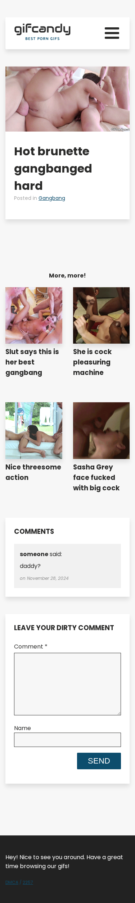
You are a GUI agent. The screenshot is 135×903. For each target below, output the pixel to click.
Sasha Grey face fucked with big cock (96, 477)
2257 (28, 882)
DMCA (11, 882)
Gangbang (52, 198)
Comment (31, 646)
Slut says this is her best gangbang (32, 362)
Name (22, 728)
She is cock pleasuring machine (92, 362)
